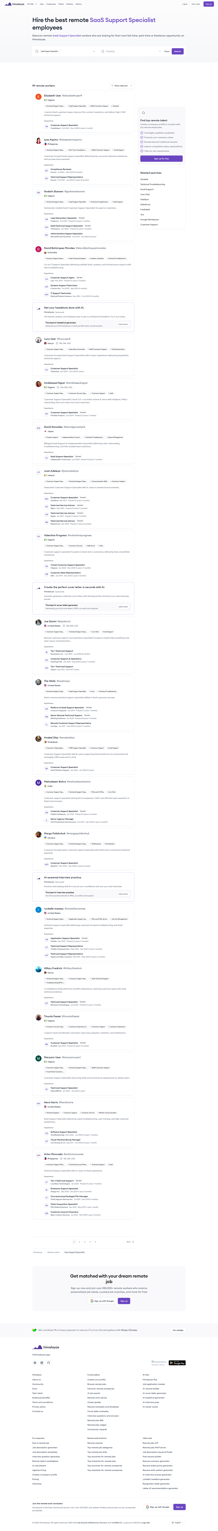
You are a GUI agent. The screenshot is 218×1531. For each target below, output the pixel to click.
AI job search (93, 1393)
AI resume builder (151, 1388)
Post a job (196, 4)
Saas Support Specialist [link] (75, 1252)
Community (38, 1384)
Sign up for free (161, 158)
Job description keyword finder (157, 1452)
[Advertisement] (83, 74)
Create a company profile (44, 1474)
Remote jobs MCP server (154, 1447)
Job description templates (44, 1452)
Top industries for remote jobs (101, 1461)
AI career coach (150, 1406)
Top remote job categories (100, 1447)
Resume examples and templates (103, 1406)
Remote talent (54, 1252)
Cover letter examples (98, 1411)
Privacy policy (39, 1406)
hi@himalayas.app (41, 1354)
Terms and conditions (42, 1402)
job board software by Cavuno (92, 1522)
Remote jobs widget (96, 1425)
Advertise (37, 1483)
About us (36, 1379)
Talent (61, 4)
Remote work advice (97, 1397)
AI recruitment (39, 1465)
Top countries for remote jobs (101, 1456)
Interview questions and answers (103, 1416)
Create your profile (96, 1379)
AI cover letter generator (154, 1393)
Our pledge (178, 1330)
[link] (38, 1252)
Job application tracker (154, 1384)
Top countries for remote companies (104, 1465)
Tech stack (37, 1393)
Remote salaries (95, 1443)
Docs (34, 1388)
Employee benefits (41, 1397)
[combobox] (79, 51)
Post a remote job (40, 1443)
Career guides (94, 1402)
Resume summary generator (156, 1461)
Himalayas (38, 1252)
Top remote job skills (97, 1452)
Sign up (209, 4)
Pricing (35, 1479)
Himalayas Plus (150, 1379)
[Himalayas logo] (14, 4)
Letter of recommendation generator (160, 1488)
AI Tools (30, 4)
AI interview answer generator (157, 1474)
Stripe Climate (129, 1330)
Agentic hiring (39, 1470)
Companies (51, 4)
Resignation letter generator (156, 1483)
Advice (78, 4)
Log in (184, 4)
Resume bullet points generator (158, 1465)
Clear (167, 51)
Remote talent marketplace (45, 1461)
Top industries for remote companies (104, 1470)
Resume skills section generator (158, 1470)
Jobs (42, 4)
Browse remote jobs (96, 1384)
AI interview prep (151, 1402)
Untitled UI (117, 1522)
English (178, 1522)
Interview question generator (46, 1456)
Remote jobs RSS (95, 1420)
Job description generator (44, 1447)
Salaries (69, 4)
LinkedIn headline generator (156, 1479)
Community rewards (97, 1429)
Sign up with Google (104, 1301)
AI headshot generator (154, 1397)
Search (177, 51)
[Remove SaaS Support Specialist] (59, 51)
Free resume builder (152, 1456)
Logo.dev (145, 1522)
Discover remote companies (100, 1388)
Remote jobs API (150, 1443)
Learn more (123, 324)
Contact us (37, 1411)
